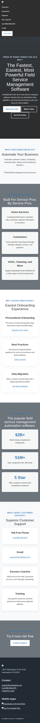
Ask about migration (20, 386)
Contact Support (20, 643)
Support (5, 15)
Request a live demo (20, 330)
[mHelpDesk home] (11, 2)
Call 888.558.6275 (9, 688)
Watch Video (29, 109)
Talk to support (20, 360)
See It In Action (20, 115)
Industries (5, 11)
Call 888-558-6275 (8, 24)
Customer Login (8, 691)
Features (5, 7)
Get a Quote (6, 20)
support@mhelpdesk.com (20, 557)
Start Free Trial (12, 109)
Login (4, 28)
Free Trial (7, 33)
